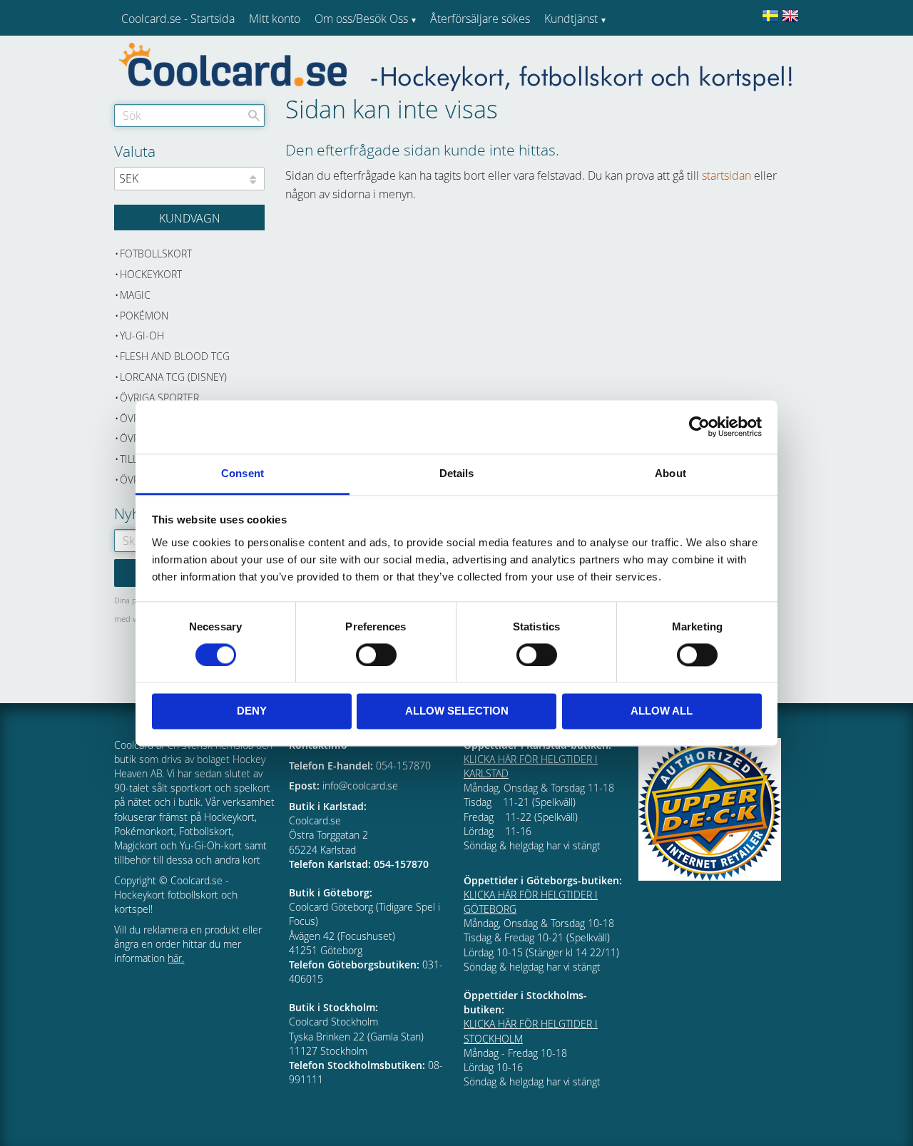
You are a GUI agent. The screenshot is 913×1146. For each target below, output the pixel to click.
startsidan (726, 175)
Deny (252, 711)
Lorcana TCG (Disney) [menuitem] (173, 377)
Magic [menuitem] (135, 295)
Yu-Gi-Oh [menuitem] (142, 335)
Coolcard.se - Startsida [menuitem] (178, 18)
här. (176, 958)
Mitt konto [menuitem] (274, 18)
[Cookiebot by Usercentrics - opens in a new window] (699, 426)
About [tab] (670, 473)
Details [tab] (456, 473)
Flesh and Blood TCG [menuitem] (175, 356)
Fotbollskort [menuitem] (156, 253)
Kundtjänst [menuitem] (571, 18)
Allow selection (457, 711)
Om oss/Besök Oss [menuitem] (361, 18)
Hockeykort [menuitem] (151, 274)
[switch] (376, 654)
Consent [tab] (242, 473)
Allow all (662, 711)
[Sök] (254, 115)
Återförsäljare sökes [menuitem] (480, 18)
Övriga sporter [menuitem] (159, 397)
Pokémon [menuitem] (144, 315)
